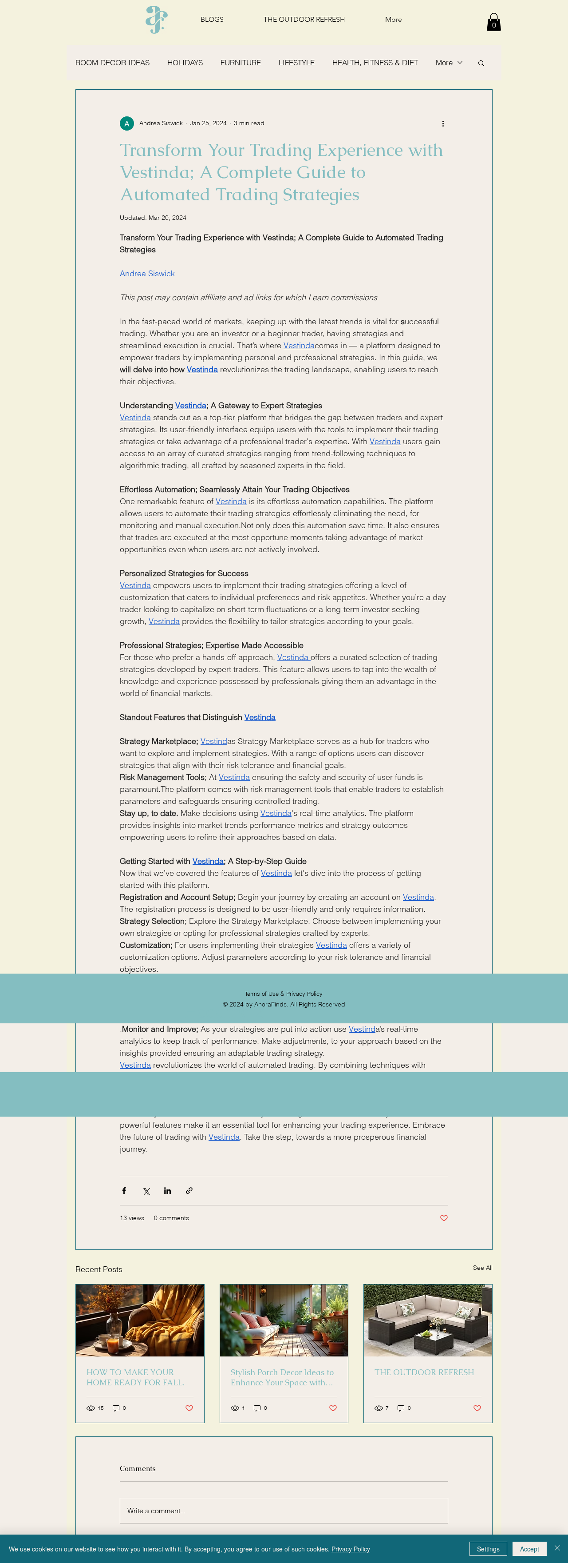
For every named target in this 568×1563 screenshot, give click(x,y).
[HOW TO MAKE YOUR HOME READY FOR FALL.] (140, 1320)
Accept (529, 1548)
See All (483, 1268)
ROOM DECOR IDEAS (112, 62)
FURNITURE (241, 62)
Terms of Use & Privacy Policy (284, 993)
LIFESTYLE (297, 62)
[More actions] (443, 123)
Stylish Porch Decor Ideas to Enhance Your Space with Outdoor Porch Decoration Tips (282, 1377)
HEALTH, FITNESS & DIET (375, 62)
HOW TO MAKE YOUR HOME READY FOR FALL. (136, 1377)
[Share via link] (189, 1190)
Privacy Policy (350, 1548)
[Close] (557, 1549)
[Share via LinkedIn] (167, 1190)
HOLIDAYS (185, 62)
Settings (488, 1548)
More (444, 62)
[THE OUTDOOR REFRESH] (428, 1320)
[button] (493, 22)
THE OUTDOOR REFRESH (424, 1372)
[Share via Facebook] (124, 1190)
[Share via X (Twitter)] (146, 1190)
